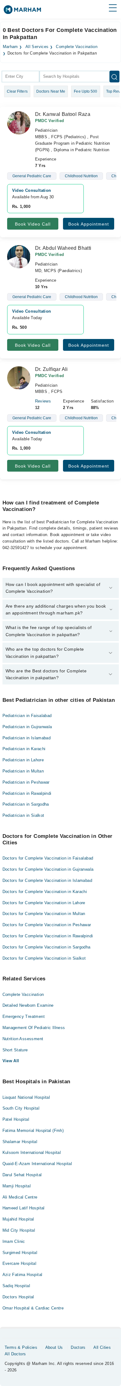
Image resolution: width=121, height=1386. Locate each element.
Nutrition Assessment (22, 1038)
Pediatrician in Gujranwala (27, 726)
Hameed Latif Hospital (23, 1208)
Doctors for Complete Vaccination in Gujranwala (48, 869)
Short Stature (15, 1050)
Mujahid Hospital (18, 1219)
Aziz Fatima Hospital (22, 1274)
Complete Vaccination (76, 47)
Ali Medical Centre (20, 1197)
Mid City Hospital (18, 1230)
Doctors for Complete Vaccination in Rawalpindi (47, 936)
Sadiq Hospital (16, 1285)
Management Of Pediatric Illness (33, 1027)
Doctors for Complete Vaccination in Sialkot (44, 958)
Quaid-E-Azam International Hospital (37, 1163)
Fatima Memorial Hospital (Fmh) (33, 1130)
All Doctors (15, 1354)
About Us (54, 1347)
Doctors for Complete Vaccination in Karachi (44, 891)
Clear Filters (17, 91)
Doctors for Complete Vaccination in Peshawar (46, 924)
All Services (37, 47)
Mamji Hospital (16, 1186)
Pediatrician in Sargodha (25, 804)
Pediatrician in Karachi (24, 748)
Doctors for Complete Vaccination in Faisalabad (47, 858)
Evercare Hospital (19, 1263)
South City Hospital (20, 1108)
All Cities (102, 1347)
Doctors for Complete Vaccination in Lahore (43, 902)
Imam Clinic (13, 1241)
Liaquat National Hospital (26, 1097)
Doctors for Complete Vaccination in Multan (43, 913)
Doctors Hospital (18, 1297)
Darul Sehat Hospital (22, 1175)
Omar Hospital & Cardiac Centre (33, 1308)
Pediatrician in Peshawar (26, 782)
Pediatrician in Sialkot (23, 815)
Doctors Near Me (50, 91)
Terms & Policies (21, 1347)
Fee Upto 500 (85, 91)
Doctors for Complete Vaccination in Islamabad (47, 880)
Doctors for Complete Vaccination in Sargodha (46, 947)
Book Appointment (88, 224)
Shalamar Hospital (20, 1141)
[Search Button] (114, 76)
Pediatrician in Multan (23, 771)
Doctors (78, 1347)
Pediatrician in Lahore (23, 760)
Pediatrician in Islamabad (26, 738)
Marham (10, 47)
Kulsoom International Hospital (31, 1152)
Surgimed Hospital (20, 1252)
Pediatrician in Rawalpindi (27, 793)
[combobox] (20, 76)
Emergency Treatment (23, 1016)
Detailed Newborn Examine (28, 1005)
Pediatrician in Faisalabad (27, 715)
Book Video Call (33, 224)
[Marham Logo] (22, 11)
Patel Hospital (15, 1119)
